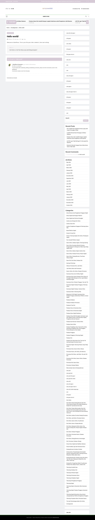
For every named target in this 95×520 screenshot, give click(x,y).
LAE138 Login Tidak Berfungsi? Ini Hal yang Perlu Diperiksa (68, 2)
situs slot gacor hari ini (71, 91)
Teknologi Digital (70, 483)
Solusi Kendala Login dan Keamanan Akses (75, 446)
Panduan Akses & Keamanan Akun (73, 308)
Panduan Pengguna (70, 332)
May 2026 (68, 162)
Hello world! (82, 154)
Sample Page (46, 16)
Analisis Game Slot (70, 223)
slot (67, 65)
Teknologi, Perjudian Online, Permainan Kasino (76, 498)
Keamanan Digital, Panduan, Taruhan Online (75, 289)
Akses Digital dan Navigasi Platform (74, 215)
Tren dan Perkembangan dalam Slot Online (75, 501)
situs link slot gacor (70, 33)
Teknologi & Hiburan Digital (72, 472)
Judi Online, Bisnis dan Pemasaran (73, 268)
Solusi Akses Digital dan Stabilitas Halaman (76, 444)
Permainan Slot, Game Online (72, 362)
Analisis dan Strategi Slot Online (73, 221)
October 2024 (69, 205)
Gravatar (28, 71)
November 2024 (69, 202)
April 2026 (68, 165)
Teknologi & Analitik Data (71, 467)
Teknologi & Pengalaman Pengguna (74, 480)
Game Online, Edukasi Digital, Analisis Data (75, 251)
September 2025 (69, 178)
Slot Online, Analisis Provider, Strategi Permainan (77, 415)
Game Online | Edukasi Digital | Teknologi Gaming (77, 242)
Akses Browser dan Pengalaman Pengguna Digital (77, 213)
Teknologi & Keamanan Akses (72, 475)
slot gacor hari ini (70, 397)
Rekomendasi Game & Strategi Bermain (74, 368)
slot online (68, 43)
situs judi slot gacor (70, 376)
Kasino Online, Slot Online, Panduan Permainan (76, 271)
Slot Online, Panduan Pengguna (73, 431)
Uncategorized (10, 33)
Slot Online (68, 400)
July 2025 (68, 181)
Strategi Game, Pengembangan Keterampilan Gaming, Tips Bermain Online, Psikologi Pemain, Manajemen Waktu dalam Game (76, 453)
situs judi (68, 370)
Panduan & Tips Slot (70, 305)
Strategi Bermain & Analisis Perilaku (74, 449)
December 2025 (69, 175)
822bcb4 (10, 39)
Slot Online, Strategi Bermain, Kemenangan (75, 438)
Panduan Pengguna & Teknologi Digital (74, 335)
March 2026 (69, 167)
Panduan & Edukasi (70, 299)
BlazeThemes (56, 517)
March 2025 (69, 191)
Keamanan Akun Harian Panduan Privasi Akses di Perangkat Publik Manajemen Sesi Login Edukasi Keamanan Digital (77, 278)
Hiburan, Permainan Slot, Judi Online (74, 265)
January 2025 (69, 197)
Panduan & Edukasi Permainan (73, 302)
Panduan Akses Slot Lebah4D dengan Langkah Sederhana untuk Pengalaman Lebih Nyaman (39, 21)
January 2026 (69, 173)
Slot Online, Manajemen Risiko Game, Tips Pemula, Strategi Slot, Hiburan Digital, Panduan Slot (76, 428)
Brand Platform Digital (71, 230)
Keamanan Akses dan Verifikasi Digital (74, 273)
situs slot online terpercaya (72, 389)
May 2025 (68, 186)
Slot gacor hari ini (70, 54)
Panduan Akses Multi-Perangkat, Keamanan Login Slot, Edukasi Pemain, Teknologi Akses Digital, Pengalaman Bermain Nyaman (77, 317)
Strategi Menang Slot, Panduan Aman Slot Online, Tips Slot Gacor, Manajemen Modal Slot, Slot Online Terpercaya (77, 459)
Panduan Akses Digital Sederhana (73, 313)
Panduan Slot (69, 338)
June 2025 (68, 183)
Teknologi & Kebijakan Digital (72, 478)
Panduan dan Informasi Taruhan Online (74, 321)
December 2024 (69, 199)
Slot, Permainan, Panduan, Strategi (73, 441)
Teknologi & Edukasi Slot (71, 470)
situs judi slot (69, 373)
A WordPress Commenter (17, 64)
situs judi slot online (70, 378)
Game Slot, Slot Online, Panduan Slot (74, 260)
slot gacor (68, 38)
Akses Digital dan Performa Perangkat (74, 218)
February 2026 (69, 170)
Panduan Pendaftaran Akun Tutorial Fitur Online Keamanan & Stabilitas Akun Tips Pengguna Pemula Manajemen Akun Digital (76, 328)
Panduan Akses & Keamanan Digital (74, 310)
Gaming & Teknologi (70, 263)
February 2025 (69, 194)
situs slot (68, 59)
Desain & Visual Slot (70, 233)
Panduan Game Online (71, 324)
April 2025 (68, 189)
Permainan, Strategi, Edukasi (72, 365)
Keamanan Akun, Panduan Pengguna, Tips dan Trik (77, 282)
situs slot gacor (69, 75)
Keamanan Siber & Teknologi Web (73, 291)
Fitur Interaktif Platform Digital (73, 240)
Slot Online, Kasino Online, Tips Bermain (75, 420)
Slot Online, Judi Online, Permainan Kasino (75, 418)
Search (67, 118)
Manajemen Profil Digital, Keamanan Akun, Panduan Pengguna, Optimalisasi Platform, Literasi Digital (77, 296)
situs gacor (68, 86)
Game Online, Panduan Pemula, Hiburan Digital (76, 253)
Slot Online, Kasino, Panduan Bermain (74, 423)
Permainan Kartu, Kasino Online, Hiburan (75, 348)
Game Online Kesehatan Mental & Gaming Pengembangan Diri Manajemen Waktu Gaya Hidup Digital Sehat (77, 247)
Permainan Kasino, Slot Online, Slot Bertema (76, 351)
